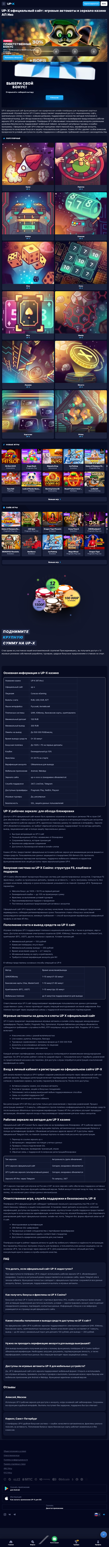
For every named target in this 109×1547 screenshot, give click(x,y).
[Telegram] (14, 1514)
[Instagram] (5, 1514)
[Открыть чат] (103, 1534)
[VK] (10, 1514)
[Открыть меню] (4, 4)
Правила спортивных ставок (15, 1464)
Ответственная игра (11, 1455)
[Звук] (104, 1514)
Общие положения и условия (15, 1451)
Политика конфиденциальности (16, 1460)
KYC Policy (8, 1473)
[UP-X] (11, 3)
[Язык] (97, 1514)
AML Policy (8, 1468)
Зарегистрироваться (91, 3)
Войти (104, 3)
